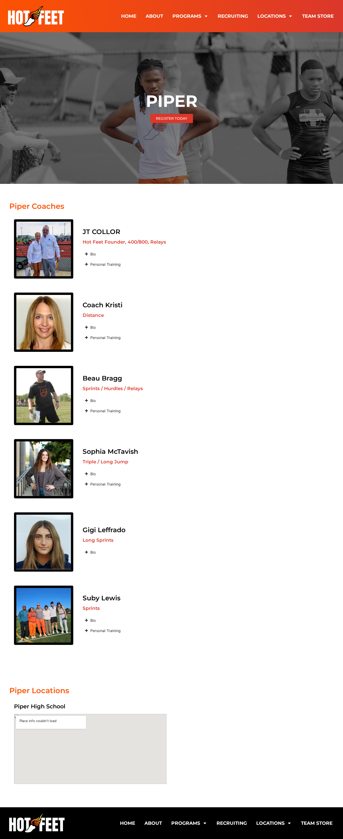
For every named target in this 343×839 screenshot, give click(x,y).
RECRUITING (233, 16)
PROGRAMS (186, 16)
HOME (128, 16)
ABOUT (154, 16)
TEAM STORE (318, 16)
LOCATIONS (271, 16)
